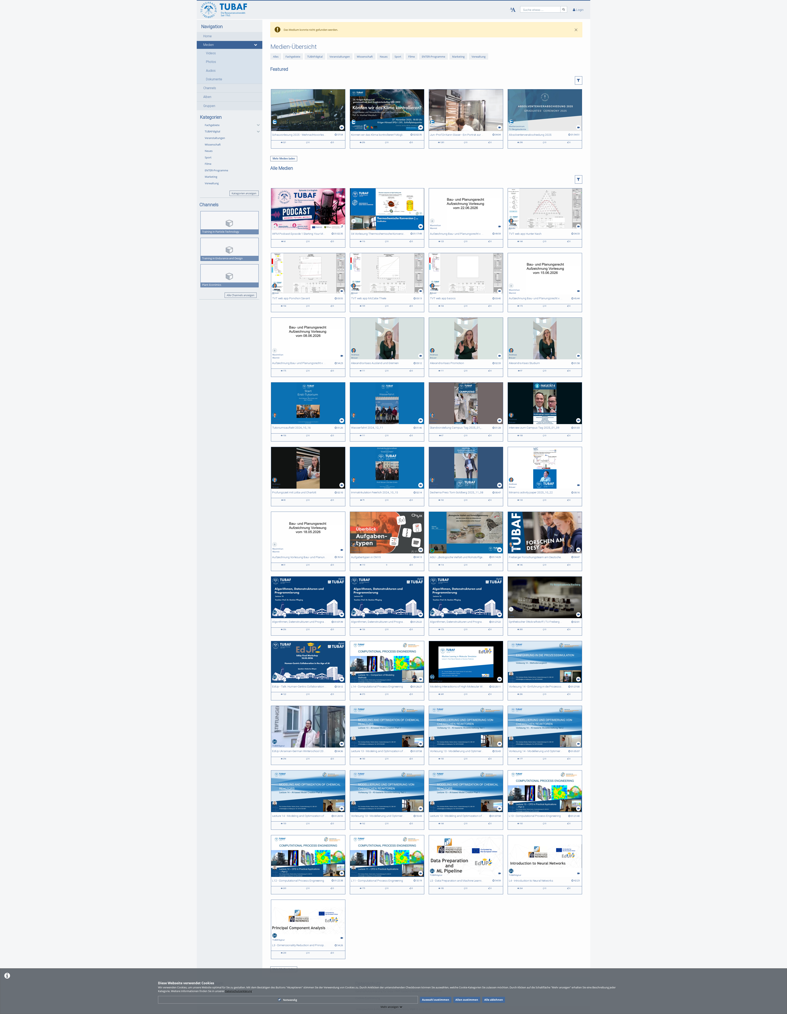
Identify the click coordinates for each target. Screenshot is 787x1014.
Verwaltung (212, 183)
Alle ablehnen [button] (493, 999)
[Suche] (563, 9)
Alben (207, 97)
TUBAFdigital (212, 131)
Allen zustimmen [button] (466, 999)
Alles (276, 56)
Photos (211, 62)
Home (207, 36)
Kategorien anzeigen (244, 193)
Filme (208, 164)
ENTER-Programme (216, 170)
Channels (209, 88)
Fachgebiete (212, 125)
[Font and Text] (513, 10)
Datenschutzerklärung (238, 991)
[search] (540, 9)
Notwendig (290, 1000)
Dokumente (214, 79)
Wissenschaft (213, 144)
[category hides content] (257, 125)
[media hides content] (255, 45)
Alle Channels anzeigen (240, 295)
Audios (211, 71)
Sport (208, 157)
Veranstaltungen (215, 138)
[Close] (576, 30)
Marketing (211, 177)
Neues (209, 151)
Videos (211, 53)
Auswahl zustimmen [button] (435, 999)
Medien (208, 45)
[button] (229, 36)
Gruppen (209, 106)
